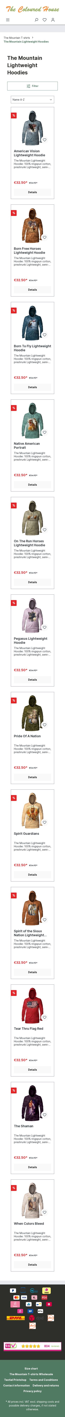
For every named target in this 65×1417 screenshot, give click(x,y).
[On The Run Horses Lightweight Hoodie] (32, 518)
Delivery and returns (46, 1385)
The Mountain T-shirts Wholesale (31, 1374)
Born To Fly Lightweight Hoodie (32, 348)
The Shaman (23, 1126)
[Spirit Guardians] (32, 811)
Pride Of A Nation (27, 736)
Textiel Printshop (15, 1379)
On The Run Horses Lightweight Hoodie (29, 543)
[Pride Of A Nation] (32, 713)
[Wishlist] (44, 19)
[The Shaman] (32, 1103)
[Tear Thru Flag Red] (32, 1006)
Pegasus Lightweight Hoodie (30, 640)
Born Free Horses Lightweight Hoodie (29, 250)
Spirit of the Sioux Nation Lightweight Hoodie (29, 933)
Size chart (31, 1368)
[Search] (36, 19)
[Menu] (8, 19)
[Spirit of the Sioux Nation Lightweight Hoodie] (32, 908)
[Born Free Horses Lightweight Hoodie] (32, 226)
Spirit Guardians (26, 833)
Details (32, 192)
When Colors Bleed (29, 1223)
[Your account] (53, 19)
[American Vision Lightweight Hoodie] (32, 128)
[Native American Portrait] (32, 421)
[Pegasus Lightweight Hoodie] (32, 616)
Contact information (16, 1385)
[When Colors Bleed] (32, 1201)
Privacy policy (32, 1391)
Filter (34, 85)
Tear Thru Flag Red (28, 1028)
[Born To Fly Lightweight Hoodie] (32, 323)
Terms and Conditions (43, 1379)
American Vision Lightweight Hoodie (29, 153)
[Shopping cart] (59, 18)
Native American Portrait (27, 445)
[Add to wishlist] (44, 140)
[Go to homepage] (32, 8)
